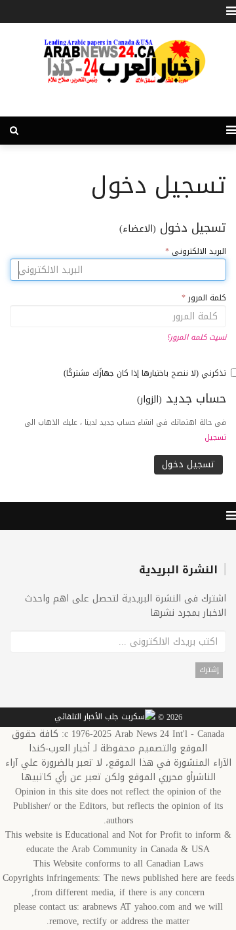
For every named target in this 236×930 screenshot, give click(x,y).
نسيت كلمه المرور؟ (196, 337)
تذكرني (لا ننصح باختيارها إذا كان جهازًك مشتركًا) (145, 373)
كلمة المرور (204, 298)
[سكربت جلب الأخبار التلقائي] (104, 718)
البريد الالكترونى (195, 251)
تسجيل (215, 437)
